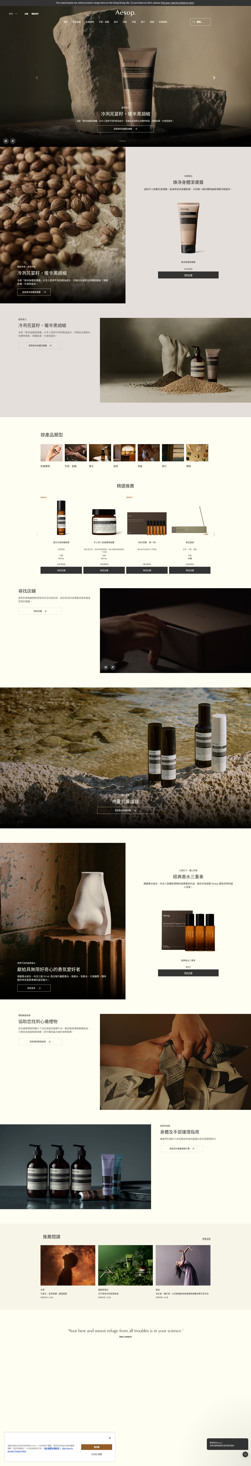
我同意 (96, 1447)
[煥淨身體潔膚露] (188, 229)
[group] (52, 456)
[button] (214, 77)
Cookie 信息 (96, 1454)
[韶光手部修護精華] (61, 518)
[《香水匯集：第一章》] (147, 518)
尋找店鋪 (188, 275)
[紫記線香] (189, 518)
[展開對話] (245, 1454)
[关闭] (110, 1438)
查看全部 (206, 1238)
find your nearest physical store (177, 2)
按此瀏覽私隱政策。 (52, 1448)
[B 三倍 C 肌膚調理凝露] (104, 518)
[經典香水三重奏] (188, 925)
